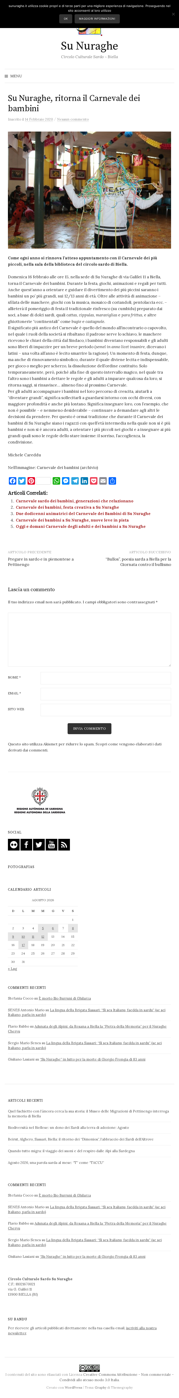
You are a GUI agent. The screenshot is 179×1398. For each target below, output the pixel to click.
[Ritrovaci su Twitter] (39, 844)
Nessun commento (73, 119)
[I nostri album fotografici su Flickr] (14, 844)
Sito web (16, 709)
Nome (14, 677)
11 (33, 936)
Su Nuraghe (89, 46)
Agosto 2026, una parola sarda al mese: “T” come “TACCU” (56, 1162)
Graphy (100, 1387)
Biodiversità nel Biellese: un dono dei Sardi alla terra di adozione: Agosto (68, 1127)
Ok (66, 18)
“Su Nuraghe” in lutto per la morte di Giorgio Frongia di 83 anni (92, 1059)
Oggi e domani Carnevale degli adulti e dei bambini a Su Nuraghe (81, 526)
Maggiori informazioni (97, 18)
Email (14, 693)
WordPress (73, 1387)
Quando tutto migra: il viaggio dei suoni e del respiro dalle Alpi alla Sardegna (71, 1151)
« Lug (12, 968)
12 (42, 936)
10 (23, 936)
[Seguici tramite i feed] (64, 844)
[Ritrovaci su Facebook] (26, 844)
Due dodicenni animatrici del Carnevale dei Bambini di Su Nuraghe (83, 513)
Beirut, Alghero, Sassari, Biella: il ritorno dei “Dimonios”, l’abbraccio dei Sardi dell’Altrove (81, 1139)
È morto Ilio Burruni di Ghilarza (65, 998)
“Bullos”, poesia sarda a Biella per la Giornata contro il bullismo (138, 562)
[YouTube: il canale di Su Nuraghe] (51, 844)
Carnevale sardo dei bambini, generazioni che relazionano (74, 501)
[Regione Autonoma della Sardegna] (40, 800)
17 (23, 945)
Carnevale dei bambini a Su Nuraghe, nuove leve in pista (72, 520)
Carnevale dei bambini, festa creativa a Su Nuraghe (67, 507)
